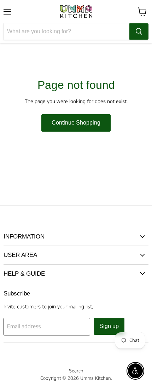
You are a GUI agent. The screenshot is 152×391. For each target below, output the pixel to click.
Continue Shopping (76, 123)
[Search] (138, 31)
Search (76, 370)
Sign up (109, 326)
